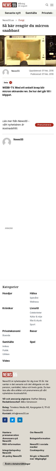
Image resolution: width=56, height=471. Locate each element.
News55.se (8, 20)
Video (6, 360)
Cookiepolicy (37, 450)
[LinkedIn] (19, 419)
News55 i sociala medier (39, 445)
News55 (18, 139)
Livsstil (34, 308)
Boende (6, 335)
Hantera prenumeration (10, 433)
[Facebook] (4, 419)
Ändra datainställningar (15, 464)
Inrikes (5, 346)
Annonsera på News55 (10, 439)
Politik (5, 350)
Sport (32, 324)
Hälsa (33, 293)
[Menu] (52, 5)
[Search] (47, 5)
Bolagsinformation (40, 438)
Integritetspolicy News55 (11, 451)
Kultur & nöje (36, 316)
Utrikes (5, 354)
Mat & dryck (36, 320)
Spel (32, 342)
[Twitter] (12, 419)
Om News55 (36, 432)
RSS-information (11, 444)
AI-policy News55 (12, 456)
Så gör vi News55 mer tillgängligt (39, 457)
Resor (33, 331)
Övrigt (21, 20)
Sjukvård (34, 298)
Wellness (34, 302)
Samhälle (31, 13)
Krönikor (7, 308)
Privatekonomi (11, 331)
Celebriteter (36, 312)
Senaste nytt (13, 13)
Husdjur (7, 293)
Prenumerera (44, 124)
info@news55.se (20, 413)
